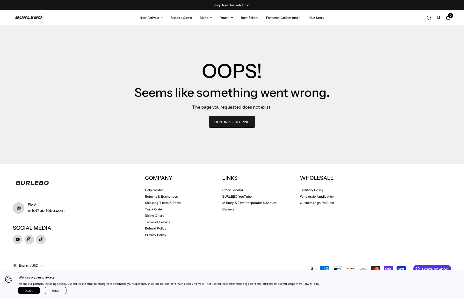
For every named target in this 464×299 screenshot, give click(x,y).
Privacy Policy (156, 235)
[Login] (438, 18)
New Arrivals (149, 18)
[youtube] (17, 239)
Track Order (154, 209)
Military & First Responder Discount (249, 203)
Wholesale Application (317, 196)
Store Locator (232, 190)
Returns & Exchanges (161, 196)
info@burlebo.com (46, 210)
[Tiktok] (41, 239)
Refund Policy (155, 228)
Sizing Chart (154, 215)
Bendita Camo (181, 18)
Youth (224, 18)
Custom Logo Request (317, 203)
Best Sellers (249, 18)
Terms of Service (157, 222)
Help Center (154, 190)
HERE (246, 5)
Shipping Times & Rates (163, 203)
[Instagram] (29, 239)
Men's (204, 18)
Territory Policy (311, 190)
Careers (228, 209)
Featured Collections (282, 18)
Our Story (316, 18)
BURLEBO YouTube (237, 196)
